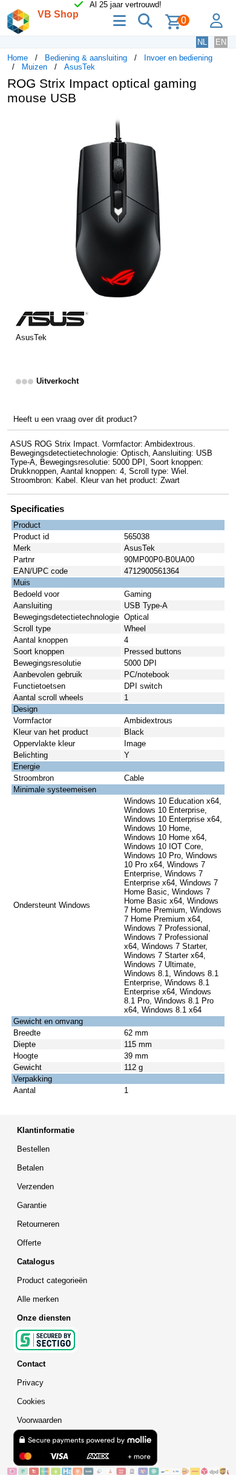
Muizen (34, 66)
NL (202, 42)
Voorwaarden (39, 1420)
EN (220, 42)
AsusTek (79, 66)
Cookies (31, 1401)
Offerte (29, 1242)
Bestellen (33, 1149)
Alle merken (38, 1299)
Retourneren (38, 1224)
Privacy (30, 1382)
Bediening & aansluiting (86, 57)
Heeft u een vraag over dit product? (75, 419)
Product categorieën (52, 1280)
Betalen (30, 1167)
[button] (218, 127)
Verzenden (35, 1186)
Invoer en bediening (178, 57)
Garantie (32, 1205)
